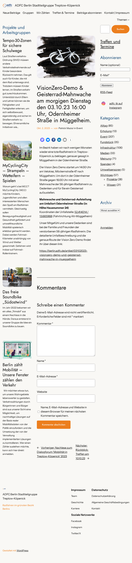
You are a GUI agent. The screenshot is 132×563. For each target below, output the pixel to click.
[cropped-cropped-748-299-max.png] (7, 5)
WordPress (22, 550)
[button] (42, 140)
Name (41, 361)
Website (42, 391)
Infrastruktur (108, 147)
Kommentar (45, 323)
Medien (104, 153)
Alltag (104, 125)
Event (79, 128)
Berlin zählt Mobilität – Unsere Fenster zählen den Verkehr (16, 375)
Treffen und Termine (110, 44)
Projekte (112, 179)
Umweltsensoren (110, 169)
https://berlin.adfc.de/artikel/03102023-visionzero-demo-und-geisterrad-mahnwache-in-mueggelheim (63, 255)
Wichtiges (106, 175)
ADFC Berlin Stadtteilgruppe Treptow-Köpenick (47, 5)
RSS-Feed (106, 92)
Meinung (105, 158)
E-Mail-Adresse (47, 376)
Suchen (120, 29)
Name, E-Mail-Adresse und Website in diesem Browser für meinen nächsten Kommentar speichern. (64, 411)
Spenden (105, 164)
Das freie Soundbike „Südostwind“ (15, 297)
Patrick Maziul (66, 128)
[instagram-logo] (103, 103)
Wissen (111, 184)
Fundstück (106, 142)
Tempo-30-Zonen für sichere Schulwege (17, 45)
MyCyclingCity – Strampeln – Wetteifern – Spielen (16, 173)
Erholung (106, 131)
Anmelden (106, 227)
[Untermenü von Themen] (128, 20)
